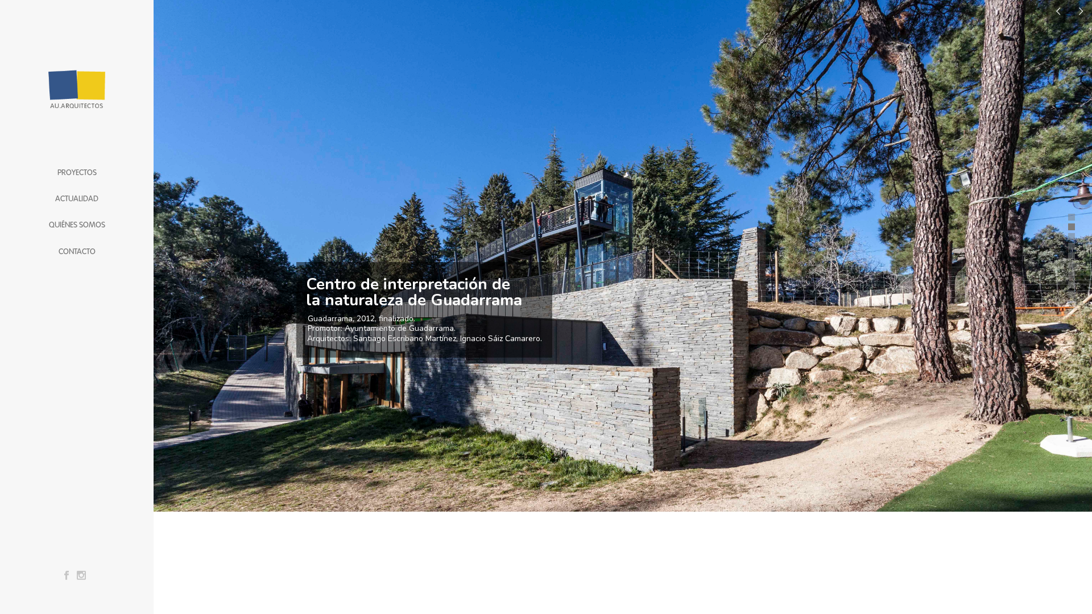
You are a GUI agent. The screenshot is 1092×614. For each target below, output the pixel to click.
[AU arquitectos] (77, 80)
